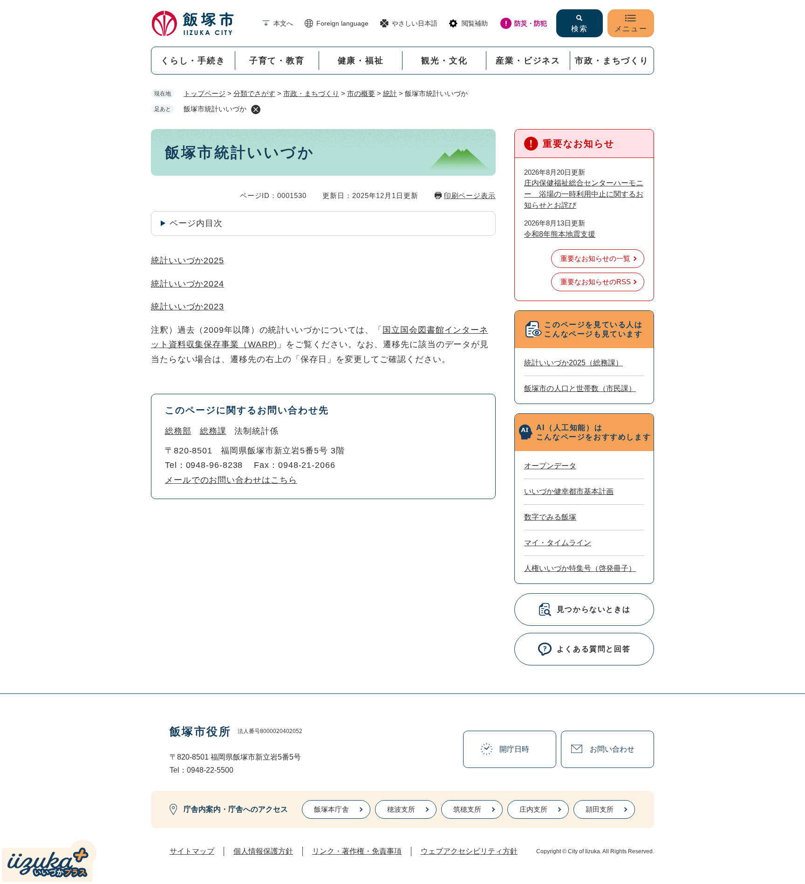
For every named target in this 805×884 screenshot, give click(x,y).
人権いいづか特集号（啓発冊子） (580, 568)
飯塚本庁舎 (331, 809)
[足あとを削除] (255, 109)
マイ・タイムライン (557, 543)
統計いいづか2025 (187, 260)
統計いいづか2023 (187, 306)
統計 (390, 93)
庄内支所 (533, 809)
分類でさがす (254, 93)
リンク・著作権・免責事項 (357, 851)
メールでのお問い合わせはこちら (231, 480)
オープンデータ (550, 466)
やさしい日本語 (414, 23)
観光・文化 (444, 60)
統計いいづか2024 (187, 283)
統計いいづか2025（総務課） (573, 363)
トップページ (204, 93)
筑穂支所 (467, 809)
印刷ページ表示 (470, 195)
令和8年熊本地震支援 (559, 234)
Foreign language (342, 23)
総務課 (213, 431)
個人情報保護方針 (263, 851)
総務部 (178, 431)
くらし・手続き (193, 60)
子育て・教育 (277, 60)
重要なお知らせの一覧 (595, 258)
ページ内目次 (196, 223)
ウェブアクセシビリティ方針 (469, 851)
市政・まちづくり (611, 60)
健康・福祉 (361, 60)
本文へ (283, 23)
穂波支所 (401, 809)
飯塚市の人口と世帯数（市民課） (580, 388)
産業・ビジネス (528, 60)
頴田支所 (600, 809)
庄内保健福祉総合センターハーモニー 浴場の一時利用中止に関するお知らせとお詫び (583, 194)
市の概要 (361, 93)
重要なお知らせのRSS (595, 282)
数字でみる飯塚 (550, 517)
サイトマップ (192, 851)
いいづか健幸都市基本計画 (569, 491)
